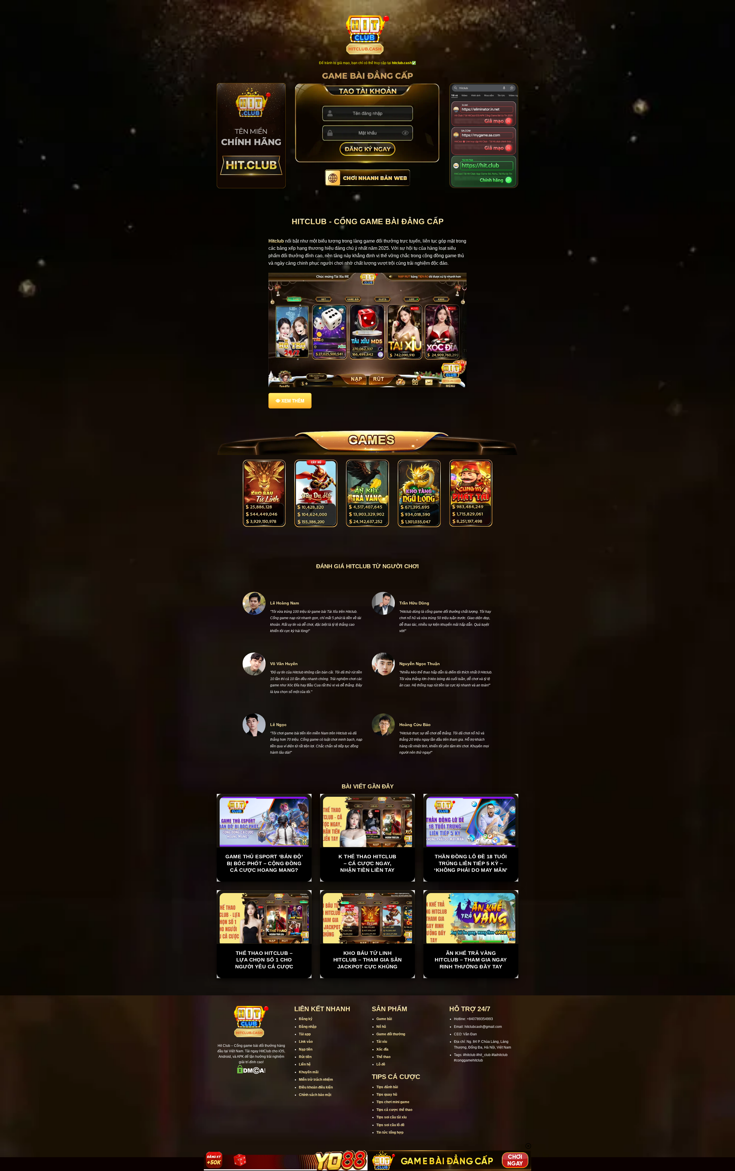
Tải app (305, 1061)
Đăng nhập (307, 1053)
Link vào (306, 1069)
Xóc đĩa (382, 1076)
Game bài (384, 1046)
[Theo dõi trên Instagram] (236, 1109)
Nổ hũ (381, 1053)
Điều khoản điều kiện (316, 1114)
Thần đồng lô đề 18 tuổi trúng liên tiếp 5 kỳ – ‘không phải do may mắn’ (470, 890)
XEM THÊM (292, 401)
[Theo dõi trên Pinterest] (273, 1109)
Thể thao (383, 1084)
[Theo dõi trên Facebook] (228, 1109)
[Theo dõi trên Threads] (266, 1109)
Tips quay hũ (386, 1121)
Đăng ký (305, 1046)
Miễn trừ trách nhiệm (316, 1107)
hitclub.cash (402, 63)
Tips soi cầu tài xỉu (391, 1144)
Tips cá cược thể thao (394, 1136)
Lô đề (380, 1091)
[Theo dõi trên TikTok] (243, 1109)
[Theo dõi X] (251, 1109)
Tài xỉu (381, 1069)
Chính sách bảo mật (315, 1122)
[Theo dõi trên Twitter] (258, 1109)
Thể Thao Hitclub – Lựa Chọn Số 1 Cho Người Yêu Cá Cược (264, 986)
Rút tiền (305, 1084)
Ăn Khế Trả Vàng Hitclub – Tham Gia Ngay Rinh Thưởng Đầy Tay (471, 986)
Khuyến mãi (308, 1099)
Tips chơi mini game (392, 1129)
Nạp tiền (305, 1076)
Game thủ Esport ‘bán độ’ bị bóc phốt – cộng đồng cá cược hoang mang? (264, 890)
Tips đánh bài (387, 1114)
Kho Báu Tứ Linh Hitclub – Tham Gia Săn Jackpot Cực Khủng (367, 986)
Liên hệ (305, 1091)
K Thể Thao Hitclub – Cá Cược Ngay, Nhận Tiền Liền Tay (367, 890)
